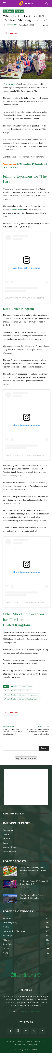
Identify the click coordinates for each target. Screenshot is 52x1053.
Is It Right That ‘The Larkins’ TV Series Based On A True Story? (12, 731)
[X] (34, 1031)
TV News (19, 11)
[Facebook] (10, 1031)
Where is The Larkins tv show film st (17, 691)
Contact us (8, 843)
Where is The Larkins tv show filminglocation (21, 695)
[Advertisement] (26, 787)
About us (7, 838)
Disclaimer (8, 830)
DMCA (6, 834)
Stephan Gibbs (11, 25)
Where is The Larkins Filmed (21, 687)
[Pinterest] (26, 1031)
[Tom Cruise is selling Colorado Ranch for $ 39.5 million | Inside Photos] (10, 898)
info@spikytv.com (31, 1011)
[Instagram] (18, 1031)
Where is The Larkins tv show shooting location (22, 699)
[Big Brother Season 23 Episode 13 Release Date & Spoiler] (10, 884)
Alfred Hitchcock (17, 210)
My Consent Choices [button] (26, 758)
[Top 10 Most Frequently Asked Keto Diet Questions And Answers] (10, 871)
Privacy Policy (9, 851)
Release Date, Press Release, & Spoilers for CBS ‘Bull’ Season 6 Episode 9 (38, 731)
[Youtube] (41, 1031)
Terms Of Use (9, 847)
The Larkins (8, 11)
